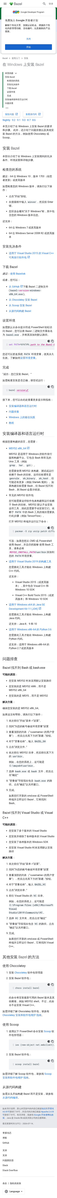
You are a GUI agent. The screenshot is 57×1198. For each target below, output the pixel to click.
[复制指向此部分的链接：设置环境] (18, 321)
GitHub (6, 1143)
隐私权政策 (15, 1183)
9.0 (23, 120)
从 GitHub (14, 286)
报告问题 (11, 114)
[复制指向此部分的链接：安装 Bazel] (22, 148)
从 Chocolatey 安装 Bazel (23, 299)
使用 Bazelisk (17, 273)
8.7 (29, 120)
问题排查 (14, 411)
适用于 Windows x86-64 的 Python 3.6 (30, 629)
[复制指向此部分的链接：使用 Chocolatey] (28, 966)
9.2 (13, 120)
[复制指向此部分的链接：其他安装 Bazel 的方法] (42, 957)
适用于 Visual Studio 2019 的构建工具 (30, 561)
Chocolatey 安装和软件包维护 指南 (22, 1015)
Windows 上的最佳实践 (22, 417)
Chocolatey (21, 972)
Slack (5, 1165)
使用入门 (16, 58)
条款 (5, 1183)
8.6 (34, 120)
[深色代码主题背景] (49, 341)
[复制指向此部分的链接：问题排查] (21, 659)
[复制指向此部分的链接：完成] (12, 368)
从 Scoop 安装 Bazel (20, 305)
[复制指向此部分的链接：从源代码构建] (25, 1087)
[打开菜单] (5, 4)
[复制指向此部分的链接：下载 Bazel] (21, 267)
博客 (5, 1138)
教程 (11, 422)
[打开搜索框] (44, 4)
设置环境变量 (27, 357)
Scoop (47, 1031)
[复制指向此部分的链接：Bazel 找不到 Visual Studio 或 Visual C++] (11, 818)
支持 (5, 1155)
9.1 (18, 120)
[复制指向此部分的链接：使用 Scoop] (22, 1025)
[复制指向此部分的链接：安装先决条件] (25, 247)
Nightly (6, 120)
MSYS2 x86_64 (17, 448)
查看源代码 (33, 114)
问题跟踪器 (8, 1160)
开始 (28, 47)
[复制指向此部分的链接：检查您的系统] (25, 170)
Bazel (5, 58)
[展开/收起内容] (16, 73)
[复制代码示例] (52, 341)
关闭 (28, 39)
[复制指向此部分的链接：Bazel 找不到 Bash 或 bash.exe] (48, 668)
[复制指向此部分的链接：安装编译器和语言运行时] (47, 434)
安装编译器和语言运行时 (23, 406)
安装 (26, 58)
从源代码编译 (10, 1097)
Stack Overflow (10, 1170)
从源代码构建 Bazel (20, 311)
